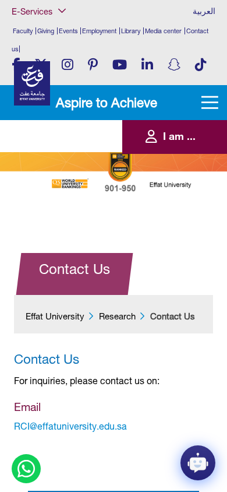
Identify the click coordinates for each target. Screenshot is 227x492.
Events (68, 30)
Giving (45, 30)
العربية (204, 11)
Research (117, 316)
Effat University (55, 316)
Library (130, 30)
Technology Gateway (52, 203)
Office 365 (37, 131)
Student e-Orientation (52, 155)
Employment (99, 30)
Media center (163, 30)
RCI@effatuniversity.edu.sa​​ (70, 426)
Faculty (23, 30)
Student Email (42, 191)
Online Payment (45, 143)
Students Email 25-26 (52, 179)
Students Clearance (50, 167)
